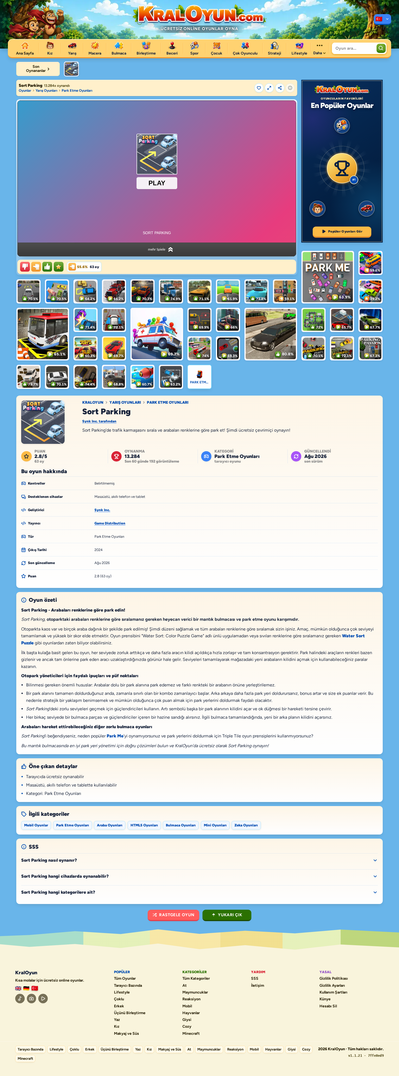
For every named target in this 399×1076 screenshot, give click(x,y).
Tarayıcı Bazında (128, 985)
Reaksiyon (191, 999)
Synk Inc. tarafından (99, 421)
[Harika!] (47, 267)
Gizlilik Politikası (333, 978)
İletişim (257, 985)
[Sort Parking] (71, 69)
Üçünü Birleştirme (129, 1013)
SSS (254, 978)
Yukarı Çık (230, 914)
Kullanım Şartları (333, 992)
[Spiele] (26, 988)
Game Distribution (109, 523)
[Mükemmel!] (59, 267)
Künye (325, 999)
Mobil (187, 1006)
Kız (116, 1026)
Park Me (115, 735)
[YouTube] (43, 998)
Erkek (119, 1006)
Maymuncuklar (195, 992)
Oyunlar (25, 90)
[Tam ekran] (269, 88)
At (184, 985)
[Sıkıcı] (25, 267)
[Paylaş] (279, 88)
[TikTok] (20, 998)
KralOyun (92, 403)
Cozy (186, 1026)
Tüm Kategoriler (196, 978)
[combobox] (353, 48)
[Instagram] (31, 998)
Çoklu (119, 999)
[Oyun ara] (381, 48)
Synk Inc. (102, 510)
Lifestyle (122, 992)
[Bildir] (290, 88)
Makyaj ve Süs (126, 1034)
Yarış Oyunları (46, 90)
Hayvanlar (191, 1013)
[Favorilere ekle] (259, 88)
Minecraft (191, 1034)
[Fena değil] (36, 267)
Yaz (117, 1020)
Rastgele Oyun (176, 914)
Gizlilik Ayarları (332, 985)
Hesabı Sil (328, 1006)
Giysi (186, 1020)
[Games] (18, 988)
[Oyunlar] (382, 19)
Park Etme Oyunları (77, 90)
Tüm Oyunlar (125, 978)
